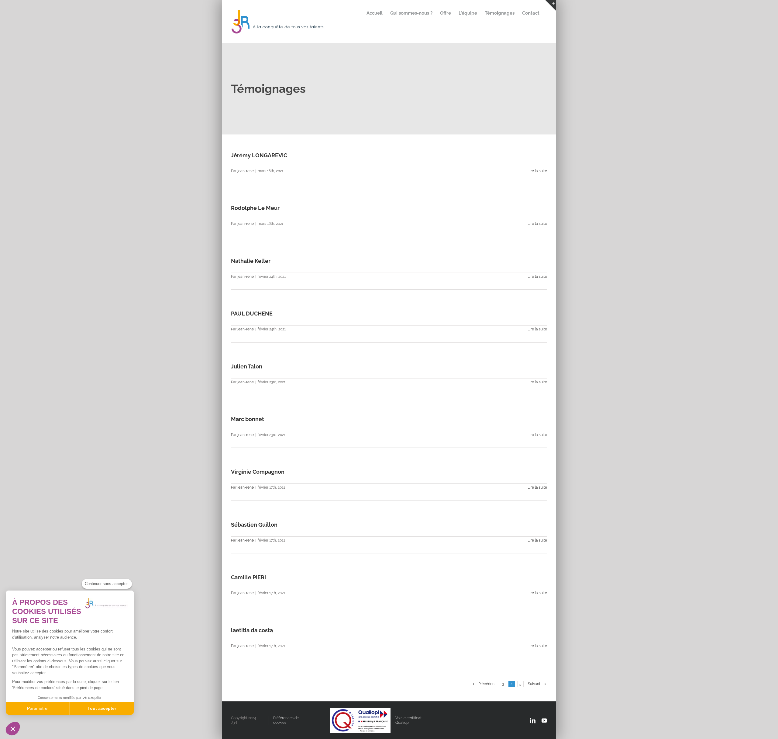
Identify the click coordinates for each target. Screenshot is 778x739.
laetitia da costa (252, 630)
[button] (12, 728)
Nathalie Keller (250, 261)
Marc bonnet (247, 419)
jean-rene (245, 171)
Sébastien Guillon (254, 524)
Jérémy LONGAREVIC (259, 155)
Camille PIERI (248, 577)
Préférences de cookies (286, 720)
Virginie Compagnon (257, 472)
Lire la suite (537, 171)
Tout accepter (102, 708)
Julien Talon (246, 366)
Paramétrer (38, 708)
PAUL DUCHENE (252, 313)
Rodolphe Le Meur (255, 208)
